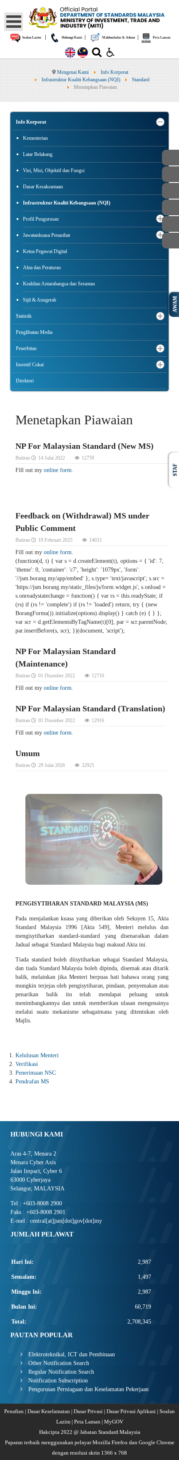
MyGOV (113, 1422)
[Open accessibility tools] (111, 52)
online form (58, 470)
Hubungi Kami (71, 37)
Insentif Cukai (30, 364)
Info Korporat (31, 122)
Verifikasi (26, 1064)
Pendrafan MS (32, 1081)
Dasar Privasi (88, 1411)
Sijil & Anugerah (39, 300)
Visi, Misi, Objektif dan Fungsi (54, 170)
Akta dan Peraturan (42, 267)
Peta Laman (161, 37)
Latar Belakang (37, 154)
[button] (160, 122)
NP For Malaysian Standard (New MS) (84, 445)
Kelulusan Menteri (37, 1055)
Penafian (14, 1411)
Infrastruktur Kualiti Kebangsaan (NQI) (66, 203)
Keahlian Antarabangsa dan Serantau (59, 284)
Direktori (25, 381)
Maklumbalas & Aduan (118, 37)
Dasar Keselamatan (48, 1411)
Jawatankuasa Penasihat (46, 235)
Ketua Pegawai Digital (45, 251)
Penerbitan (26, 348)
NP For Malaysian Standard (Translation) (90, 708)
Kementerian (35, 138)
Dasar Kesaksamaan (43, 187)
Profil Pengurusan (41, 219)
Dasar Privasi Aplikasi (131, 1411)
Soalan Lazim (31, 37)
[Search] (97, 54)
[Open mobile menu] (13, 21)
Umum (27, 753)
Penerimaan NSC (35, 1073)
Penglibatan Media (34, 332)
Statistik (24, 316)
